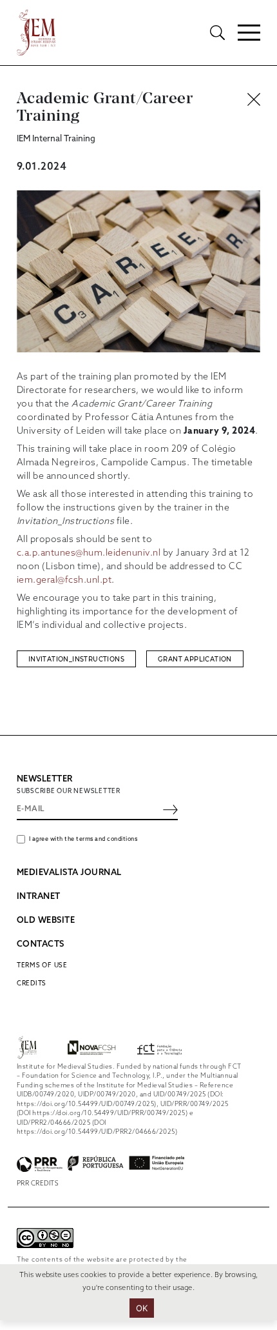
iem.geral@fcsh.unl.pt (64, 580)
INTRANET (39, 897)
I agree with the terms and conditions (83, 839)
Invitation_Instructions (76, 659)
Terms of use (42, 965)
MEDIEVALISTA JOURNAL (69, 873)
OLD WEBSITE (46, 920)
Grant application (195, 659)
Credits (31, 983)
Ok (142, 1308)
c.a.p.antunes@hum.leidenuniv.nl (89, 553)
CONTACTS (40, 944)
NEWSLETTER (45, 779)
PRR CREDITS (38, 1183)
